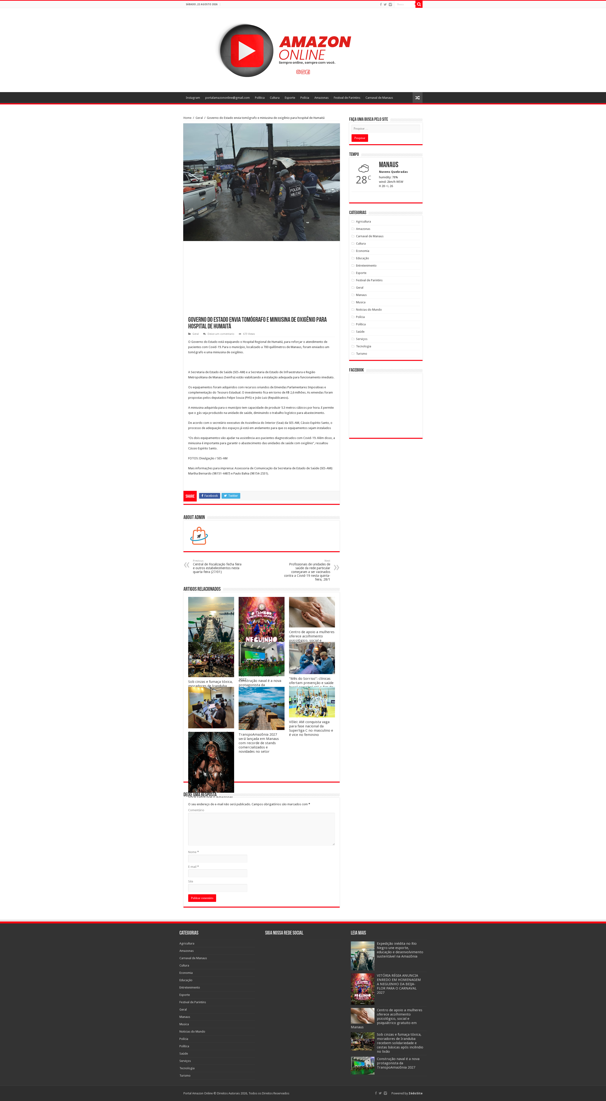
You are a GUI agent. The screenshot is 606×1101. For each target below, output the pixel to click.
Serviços (361, 339)
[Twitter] (385, 4)
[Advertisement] (261, 281)
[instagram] (390, 4)
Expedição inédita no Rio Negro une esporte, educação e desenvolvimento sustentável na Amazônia (400, 949)
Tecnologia (363, 346)
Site (190, 881)
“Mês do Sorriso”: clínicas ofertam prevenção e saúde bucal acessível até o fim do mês (311, 685)
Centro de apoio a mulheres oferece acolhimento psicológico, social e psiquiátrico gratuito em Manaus (311, 640)
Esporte (290, 97)
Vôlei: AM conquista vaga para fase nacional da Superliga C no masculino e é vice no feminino (311, 728)
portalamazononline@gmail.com (227, 97)
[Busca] (419, 4)
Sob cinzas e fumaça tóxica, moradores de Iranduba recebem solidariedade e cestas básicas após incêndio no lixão (400, 1043)
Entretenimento (366, 265)
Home (187, 118)
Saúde (360, 331)
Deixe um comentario (221, 334)
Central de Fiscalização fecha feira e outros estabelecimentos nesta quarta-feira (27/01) (217, 566)
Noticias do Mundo (369, 309)
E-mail (193, 866)
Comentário (196, 810)
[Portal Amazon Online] (303, 49)
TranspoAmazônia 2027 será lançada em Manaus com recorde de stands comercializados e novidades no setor (259, 743)
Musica (360, 302)
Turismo (361, 353)
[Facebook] (380, 4)
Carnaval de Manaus (379, 97)
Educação (362, 258)
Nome (193, 852)
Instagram (193, 97)
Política (260, 97)
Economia (362, 251)
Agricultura (363, 221)
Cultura (275, 97)
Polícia (304, 97)
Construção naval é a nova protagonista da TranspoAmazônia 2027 (260, 685)
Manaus (361, 295)
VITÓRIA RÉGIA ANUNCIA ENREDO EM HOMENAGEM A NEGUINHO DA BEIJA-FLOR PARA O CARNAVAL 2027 (399, 984)
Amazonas (321, 97)
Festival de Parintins (347, 97)
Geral (199, 118)
